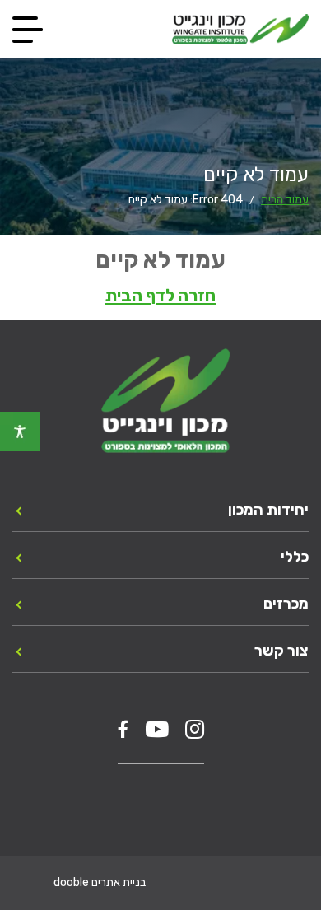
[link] (20, 431)
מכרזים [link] (286, 604)
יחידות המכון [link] (268, 510)
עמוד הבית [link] (285, 200)
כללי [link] (295, 557)
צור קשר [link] (281, 651)
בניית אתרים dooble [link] (100, 882)
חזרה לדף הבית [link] (160, 295)
